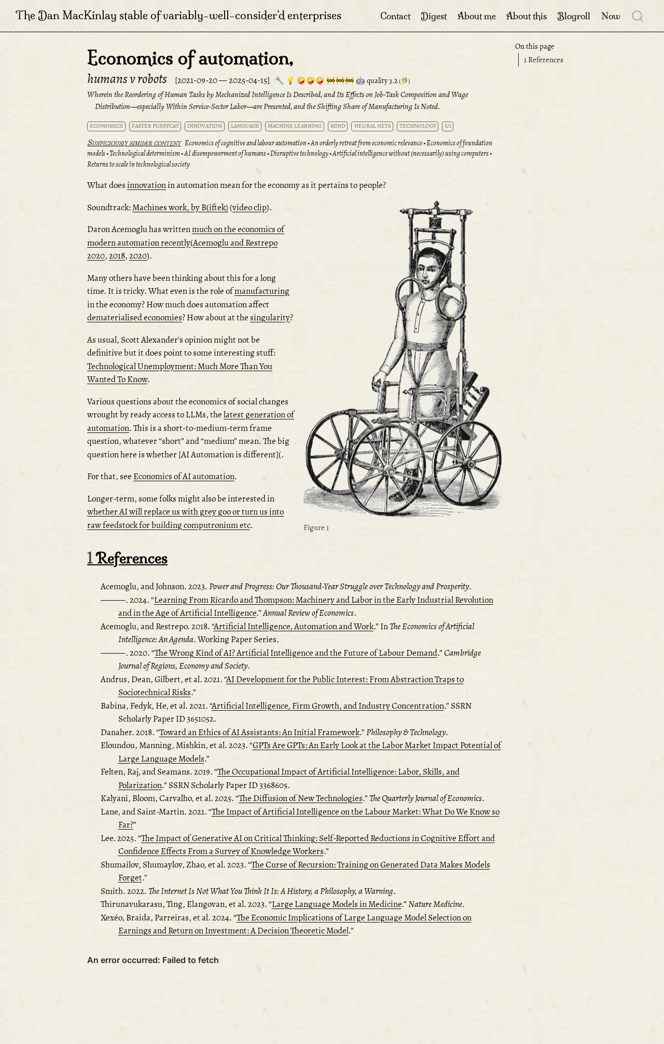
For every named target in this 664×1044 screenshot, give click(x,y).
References (543, 60)
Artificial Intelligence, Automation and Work (294, 626)
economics (106, 126)
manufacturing (261, 291)
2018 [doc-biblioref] (117, 256)
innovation (204, 126)
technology (417, 126)
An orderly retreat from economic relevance (366, 143)
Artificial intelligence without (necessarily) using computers (411, 153)
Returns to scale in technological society (138, 164)
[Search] (637, 15)
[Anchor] (492, 210)
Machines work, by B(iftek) (180, 207)
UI (448, 126)
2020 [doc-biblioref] (138, 256)
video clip (249, 207)
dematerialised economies (134, 317)
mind (337, 126)
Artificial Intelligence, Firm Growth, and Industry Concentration (328, 706)
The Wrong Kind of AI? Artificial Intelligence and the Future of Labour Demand (296, 653)
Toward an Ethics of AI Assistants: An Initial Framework (259, 732)
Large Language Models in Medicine (337, 904)
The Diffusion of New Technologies (301, 798)
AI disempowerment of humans (225, 153)
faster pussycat (155, 126)
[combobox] (638, 15)
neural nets (372, 126)
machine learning (295, 126)
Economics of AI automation (183, 476)
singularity (270, 317)
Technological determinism (144, 153)
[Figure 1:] (402, 360)
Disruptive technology (299, 153)
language (245, 126)
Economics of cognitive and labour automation (246, 143)
